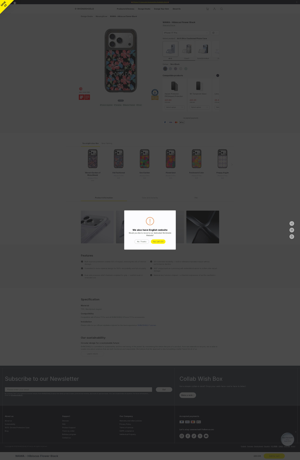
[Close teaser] (15, 3)
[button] (7, 7)
